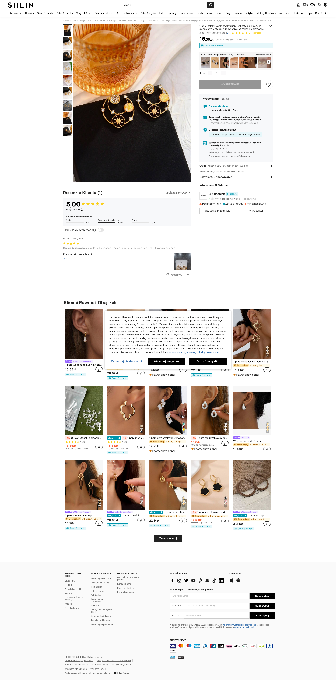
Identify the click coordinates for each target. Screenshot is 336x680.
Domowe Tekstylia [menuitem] (243, 13)
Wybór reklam (97, 669)
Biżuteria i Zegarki (79, 20)
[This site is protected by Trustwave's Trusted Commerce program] (172, 657)
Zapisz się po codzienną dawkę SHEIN (191, 589)
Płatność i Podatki (125, 588)
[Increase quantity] (223, 73)
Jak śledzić (96, 595)
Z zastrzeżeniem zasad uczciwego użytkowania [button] (233, 123)
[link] (305, 5)
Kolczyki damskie (117, 20)
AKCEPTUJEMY (178, 640)
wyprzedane (230, 84)
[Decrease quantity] (210, 73)
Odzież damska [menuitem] (65, 13)
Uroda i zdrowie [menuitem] (204, 13)
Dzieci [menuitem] (219, 13)
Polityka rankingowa (100, 620)
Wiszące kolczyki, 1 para (247, 441)
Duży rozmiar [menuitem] (186, 13)
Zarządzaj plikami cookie (76, 665)
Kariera (68, 593)
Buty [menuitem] (228, 13)
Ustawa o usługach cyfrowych (74, 598)
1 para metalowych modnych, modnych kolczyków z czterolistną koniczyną (210, 512)
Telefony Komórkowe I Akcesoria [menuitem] (272, 13)
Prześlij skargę (72, 608)
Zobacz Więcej (168, 538)
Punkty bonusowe (125, 592)
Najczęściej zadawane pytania (128, 578)
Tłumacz (67, 258)
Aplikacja (235, 574)
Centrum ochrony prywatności (79, 660)
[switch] (101, 230)
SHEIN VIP (96, 605)
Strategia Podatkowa (101, 616)
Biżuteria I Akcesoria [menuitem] (126, 13)
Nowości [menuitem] (29, 13)
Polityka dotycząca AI (122, 665)
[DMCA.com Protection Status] (181, 657)
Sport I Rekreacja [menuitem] (316, 13)
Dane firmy (70, 581)
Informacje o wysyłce (101, 578)
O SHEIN (69, 585)
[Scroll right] (326, 13)
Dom (65, 20)
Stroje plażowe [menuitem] (83, 13)
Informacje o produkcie (102, 624)
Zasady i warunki (73, 589)
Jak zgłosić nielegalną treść (101, 610)
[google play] (238, 582)
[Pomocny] (168, 275)
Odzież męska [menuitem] (148, 13)
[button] (319, 5)
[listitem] (205, 62)
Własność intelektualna (76, 669)
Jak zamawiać (97, 591)
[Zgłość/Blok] (189, 275)
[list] (198, 580)
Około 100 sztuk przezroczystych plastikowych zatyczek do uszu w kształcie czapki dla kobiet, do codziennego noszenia (84, 437)
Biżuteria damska (98, 20)
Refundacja (96, 587)
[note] (75, 374)
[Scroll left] (321, 13)
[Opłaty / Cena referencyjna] (214, 39)
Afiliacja (68, 604)
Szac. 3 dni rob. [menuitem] (45, 13)
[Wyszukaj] (210, 5)
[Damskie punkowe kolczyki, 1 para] (252, 62)
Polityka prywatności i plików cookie (239, 625)
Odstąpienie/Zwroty (100, 583)
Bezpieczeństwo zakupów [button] (222, 130)
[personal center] (298, 5)
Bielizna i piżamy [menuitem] (167, 13)
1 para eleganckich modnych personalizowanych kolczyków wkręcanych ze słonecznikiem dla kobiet (252, 361)
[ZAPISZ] (268, 84)
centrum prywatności (244, 627)
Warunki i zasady (100, 665)
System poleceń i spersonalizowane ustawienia (87, 673)
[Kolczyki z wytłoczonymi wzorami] (215, 62)
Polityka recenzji (73, 209)
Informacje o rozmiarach (97, 600)
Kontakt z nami (124, 584)
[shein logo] (20, 5)
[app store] (231, 582)
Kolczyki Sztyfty (136, 20)
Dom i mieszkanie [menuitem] (104, 13)
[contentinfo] (222, 648)
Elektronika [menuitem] (298, 13)
